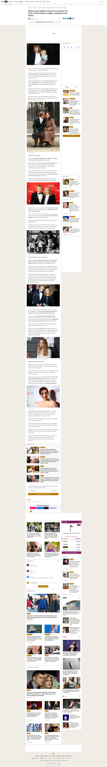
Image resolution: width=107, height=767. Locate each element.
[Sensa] (63, 758)
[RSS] (75, 47)
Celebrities (35, 7)
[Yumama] (68, 758)
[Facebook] (64, 47)
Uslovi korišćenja (64, 760)
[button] (60, 19)
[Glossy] (50, 758)
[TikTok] (71, 47)
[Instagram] (68, 47)
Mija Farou (30, 68)
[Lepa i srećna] (54, 758)
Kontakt (49, 760)
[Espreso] (42, 758)
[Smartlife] (58, 758)
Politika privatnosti (57, 760)
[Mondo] (37, 758)
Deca (42, 501)
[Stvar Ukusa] (73, 758)
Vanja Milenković (33, 18)
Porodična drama (36, 501)
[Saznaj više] (79, 598)
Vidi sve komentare (43, 586)
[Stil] (2, 1)
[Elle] (46, 758)
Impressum (41, 760)
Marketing (46, 760)
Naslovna (29, 7)
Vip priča (39, 7)
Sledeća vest (53, 490)
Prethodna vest (33, 490)
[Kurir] (33, 758)
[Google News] (78, 47)
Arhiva (53, 760)
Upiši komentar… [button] (34, 582)
